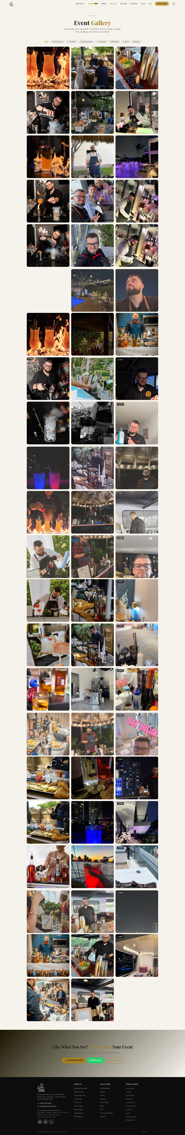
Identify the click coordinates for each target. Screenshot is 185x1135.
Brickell (128, 1092)
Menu (103, 4)
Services (80, 4)
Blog (143, 4)
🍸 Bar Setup (101, 42)
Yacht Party (78, 1099)
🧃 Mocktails (114, 42)
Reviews (134, 4)
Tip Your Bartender (106, 1113)
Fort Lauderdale (131, 1116)
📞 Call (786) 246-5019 (73, 1060)
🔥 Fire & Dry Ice (57, 42)
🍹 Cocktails (71, 42)
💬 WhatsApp (95, 1060)
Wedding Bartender (80, 1088)
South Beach (130, 1102)
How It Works (104, 1102)
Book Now (162, 4)
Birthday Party (79, 1092)
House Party (78, 1106)
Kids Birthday (78, 1116)
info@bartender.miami (48, 1106)
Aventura (129, 1109)
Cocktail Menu (105, 1088)
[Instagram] (39, 1122)
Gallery (113, 4)
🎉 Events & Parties (86, 42)
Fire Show (77, 1102)
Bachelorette (78, 1109)
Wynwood (129, 1099)
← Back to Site (115, 1060)
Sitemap (145, 1132)
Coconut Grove (131, 1106)
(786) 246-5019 (45, 1103)
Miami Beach (130, 1088)
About (102, 1106)
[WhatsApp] (45, 1122)
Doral (127, 1113)
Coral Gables (130, 1095)
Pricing (123, 4)
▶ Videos (136, 42)
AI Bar (92, 4)
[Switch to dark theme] (174, 4)
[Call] (51, 1122)
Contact (102, 1116)
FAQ (101, 1109)
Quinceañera (78, 1113)
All (46, 42)
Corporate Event (80, 1095)
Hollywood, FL (130, 1120)
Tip (150, 4)
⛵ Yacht (126, 42)
